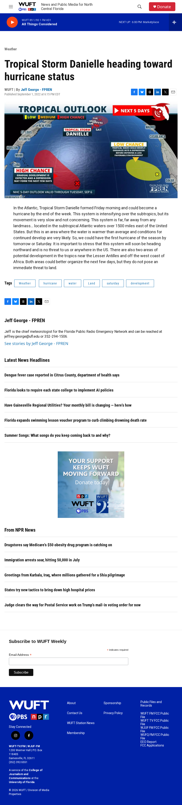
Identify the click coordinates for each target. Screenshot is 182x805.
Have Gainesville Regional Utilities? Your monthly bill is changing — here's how (67, 405)
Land (91, 283)
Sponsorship (112, 703)
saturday (113, 283)
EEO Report (148, 742)
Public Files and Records (151, 703)
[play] (12, 22)
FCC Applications (152, 745)
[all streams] (175, 22)
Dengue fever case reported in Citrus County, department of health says (61, 375)
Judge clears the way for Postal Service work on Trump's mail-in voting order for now (72, 605)
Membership (76, 733)
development (140, 283)
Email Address (20, 655)
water (73, 283)
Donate (164, 6)
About (71, 703)
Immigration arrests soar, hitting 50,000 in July (42, 560)
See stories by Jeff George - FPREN (36, 343)
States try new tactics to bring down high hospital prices (49, 590)
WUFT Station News (81, 723)
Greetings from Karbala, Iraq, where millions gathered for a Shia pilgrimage (64, 575)
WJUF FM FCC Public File (154, 729)
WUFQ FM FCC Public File (154, 736)
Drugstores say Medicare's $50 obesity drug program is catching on (58, 545)
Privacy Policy (113, 713)
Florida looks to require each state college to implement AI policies (58, 390)
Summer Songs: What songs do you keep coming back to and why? (57, 435)
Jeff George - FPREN (36, 89)
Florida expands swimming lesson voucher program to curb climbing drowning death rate (75, 420)
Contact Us (74, 713)
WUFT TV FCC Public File (154, 722)
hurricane (50, 283)
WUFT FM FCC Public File (154, 715)
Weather (10, 49)
